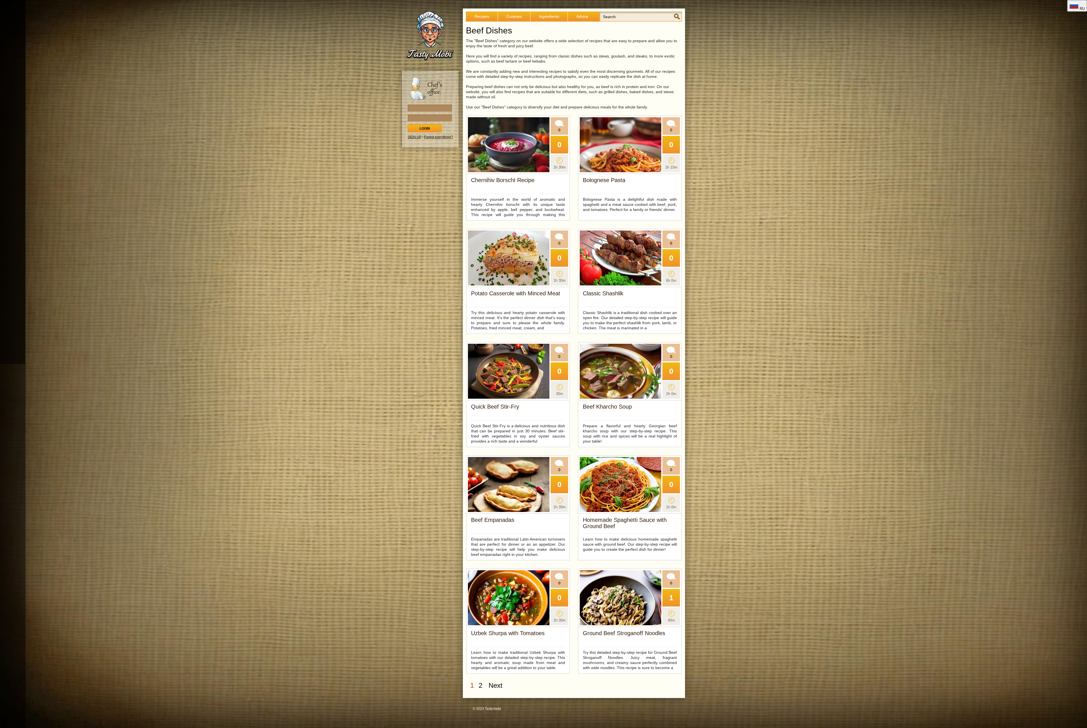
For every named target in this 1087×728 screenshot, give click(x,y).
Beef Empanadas (492, 520)
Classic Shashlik (603, 293)
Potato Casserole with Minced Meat (515, 293)
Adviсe (582, 16)
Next (495, 685)
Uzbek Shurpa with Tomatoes (508, 633)
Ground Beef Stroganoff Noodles (624, 633)
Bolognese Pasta (604, 180)
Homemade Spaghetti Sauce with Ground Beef (625, 523)
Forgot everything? (438, 137)
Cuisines (514, 16)
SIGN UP (414, 137)
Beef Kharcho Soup (607, 407)
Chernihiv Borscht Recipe (502, 180)
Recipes (482, 16)
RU (1082, 9)
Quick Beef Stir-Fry (495, 407)
